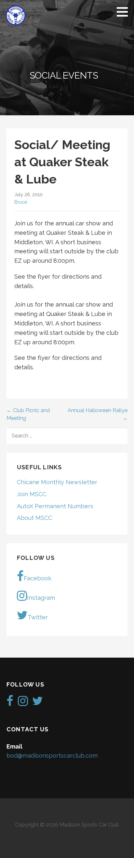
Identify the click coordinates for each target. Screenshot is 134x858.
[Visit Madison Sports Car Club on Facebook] (10, 703)
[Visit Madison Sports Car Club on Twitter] (37, 703)
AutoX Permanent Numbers (55, 506)
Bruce (20, 202)
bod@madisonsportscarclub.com (52, 755)
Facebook (37, 578)
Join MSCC (31, 494)
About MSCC (34, 517)
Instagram (41, 597)
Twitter (38, 617)
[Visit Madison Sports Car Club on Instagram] (23, 703)
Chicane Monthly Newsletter (57, 482)
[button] (124, 11)
